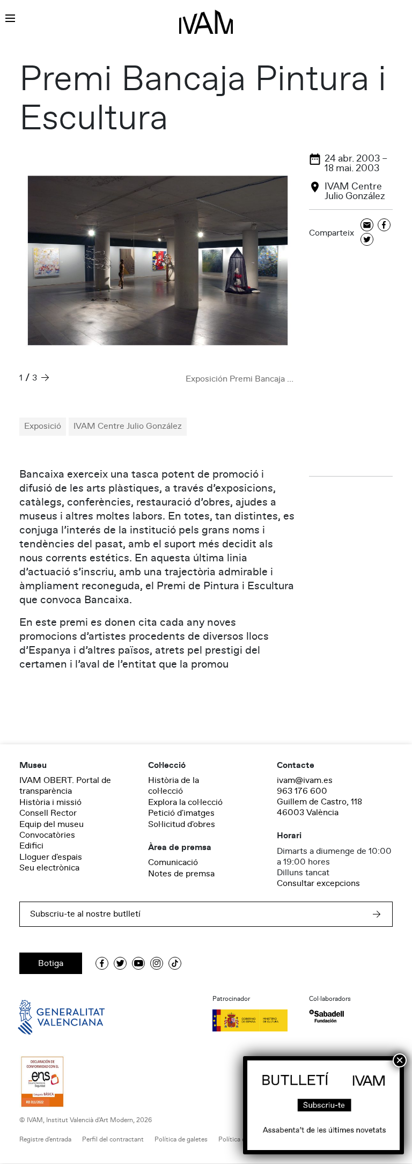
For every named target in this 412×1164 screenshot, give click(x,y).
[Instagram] (156, 963)
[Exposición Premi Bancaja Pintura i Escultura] (157, 260)
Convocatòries (47, 835)
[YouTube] (138, 963)
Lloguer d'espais (50, 857)
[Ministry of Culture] (254, 1020)
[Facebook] (384, 225)
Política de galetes (181, 1140)
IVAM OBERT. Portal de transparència (65, 785)
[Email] (367, 225)
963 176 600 (302, 791)
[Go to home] (46, 1016)
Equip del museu (51, 824)
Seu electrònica (49, 867)
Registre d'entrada (45, 1140)
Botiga (50, 963)
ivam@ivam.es (305, 780)
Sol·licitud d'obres (181, 824)
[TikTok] (174, 963)
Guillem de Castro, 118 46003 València (319, 807)
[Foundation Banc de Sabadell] (326, 1016)
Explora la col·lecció (185, 802)
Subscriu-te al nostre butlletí (85, 914)
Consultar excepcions (318, 883)
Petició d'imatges (181, 813)
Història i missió (50, 802)
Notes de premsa (181, 873)
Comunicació (173, 862)
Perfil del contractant (113, 1140)
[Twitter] (367, 240)
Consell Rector (48, 813)
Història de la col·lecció (173, 785)
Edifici (31, 845)
